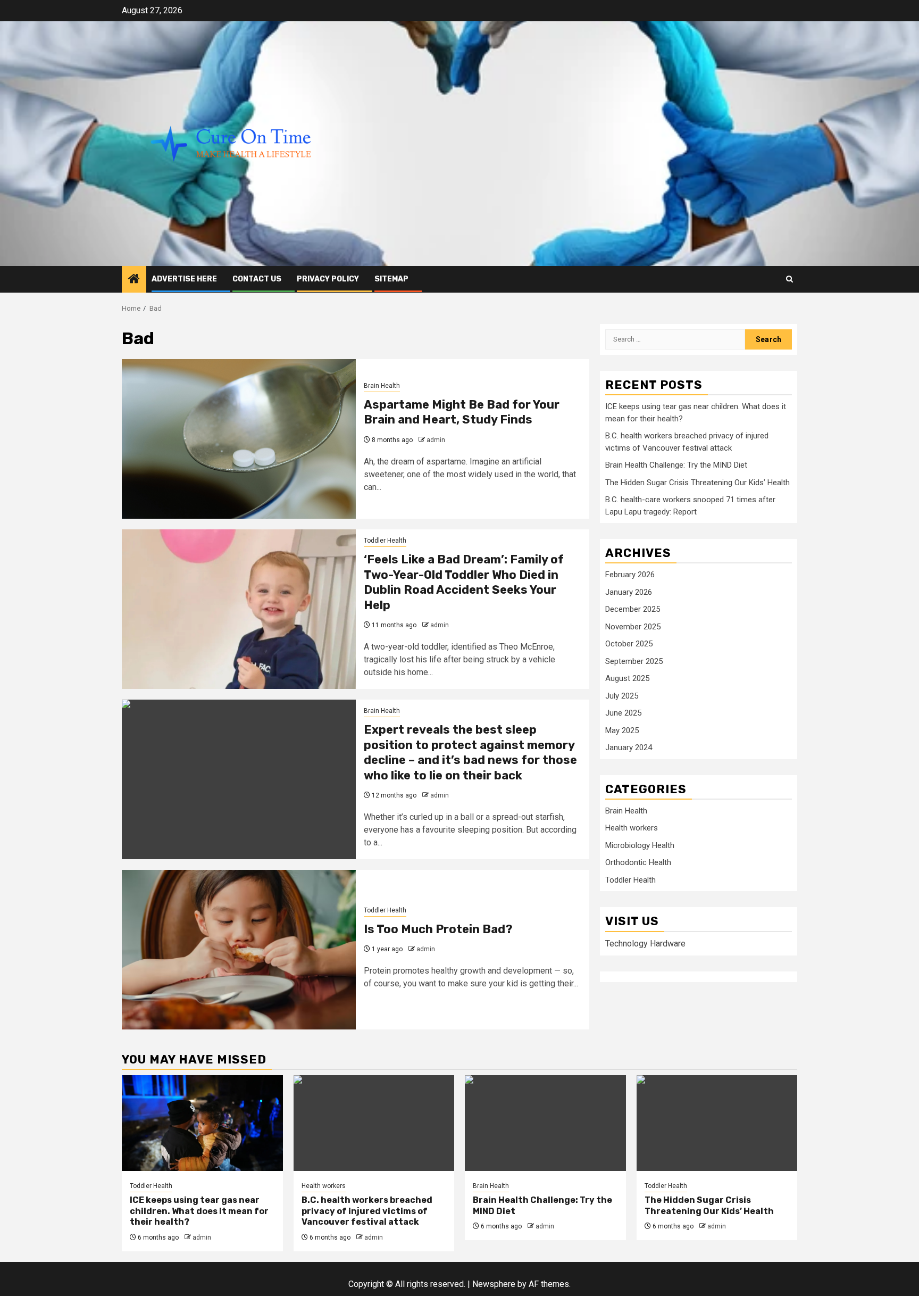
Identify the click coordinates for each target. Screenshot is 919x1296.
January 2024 (628, 748)
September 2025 (634, 661)
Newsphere (493, 1284)
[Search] (789, 279)
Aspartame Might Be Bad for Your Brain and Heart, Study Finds (461, 412)
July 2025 (621, 696)
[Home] (134, 279)
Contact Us (256, 279)
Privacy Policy (328, 279)
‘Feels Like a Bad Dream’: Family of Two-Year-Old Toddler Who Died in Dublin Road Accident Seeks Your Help (464, 582)
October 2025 (629, 644)
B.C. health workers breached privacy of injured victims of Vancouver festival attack (367, 1211)
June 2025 (623, 713)
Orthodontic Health (638, 863)
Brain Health (382, 385)
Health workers (631, 828)
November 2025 (633, 627)
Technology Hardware (645, 943)
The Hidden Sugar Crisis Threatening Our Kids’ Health (697, 482)
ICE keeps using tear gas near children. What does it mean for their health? (199, 1211)
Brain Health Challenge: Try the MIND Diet (676, 465)
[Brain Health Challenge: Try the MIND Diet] (545, 1123)
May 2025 (622, 730)
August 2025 (627, 679)
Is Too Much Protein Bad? (438, 929)
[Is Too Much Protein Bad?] (239, 949)
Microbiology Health (639, 846)
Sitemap (391, 279)
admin (436, 440)
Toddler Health (385, 540)
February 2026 (630, 575)
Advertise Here (184, 279)
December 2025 (632, 609)
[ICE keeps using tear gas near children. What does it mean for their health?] (202, 1123)
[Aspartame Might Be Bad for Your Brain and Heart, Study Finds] (239, 439)
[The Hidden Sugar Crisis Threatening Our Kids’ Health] (717, 1123)
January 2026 (628, 592)
